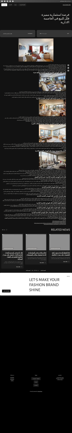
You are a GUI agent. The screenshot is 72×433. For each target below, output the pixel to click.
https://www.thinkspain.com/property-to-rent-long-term (55, 224)
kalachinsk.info (67, 4)
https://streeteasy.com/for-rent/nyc (59, 222)
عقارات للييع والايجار (7, 33)
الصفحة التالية (28, 270)
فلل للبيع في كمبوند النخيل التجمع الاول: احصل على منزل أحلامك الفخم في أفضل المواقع (12, 256)
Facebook (12, 377)
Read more (65, 261)
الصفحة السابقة (43, 270)
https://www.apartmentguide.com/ (59, 221)
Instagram (12, 379)
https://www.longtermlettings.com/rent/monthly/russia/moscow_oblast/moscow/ (50, 223)
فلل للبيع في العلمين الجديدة (57, 197)
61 (32, 270)
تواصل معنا (4, 4)
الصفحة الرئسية (22, 4)
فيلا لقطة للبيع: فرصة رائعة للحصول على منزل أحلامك (61, 254)
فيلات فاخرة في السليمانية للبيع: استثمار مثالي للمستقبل (36, 254)
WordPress (40, 391)
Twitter (12, 380)
